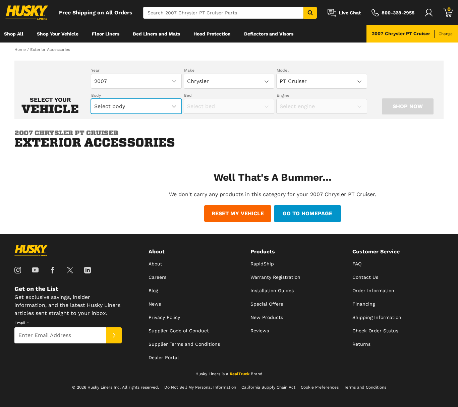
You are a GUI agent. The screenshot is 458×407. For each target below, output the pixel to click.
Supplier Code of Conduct (179, 330)
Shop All (13, 33)
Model (283, 70)
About (155, 263)
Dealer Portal (164, 357)
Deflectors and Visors (268, 33)
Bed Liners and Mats (156, 33)
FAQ (356, 263)
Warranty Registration (275, 277)
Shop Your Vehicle (57, 33)
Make (189, 70)
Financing (363, 304)
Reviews (259, 330)
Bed (188, 95)
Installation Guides (272, 290)
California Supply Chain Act (268, 387)
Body (96, 95)
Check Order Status (375, 330)
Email (21, 323)
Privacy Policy (164, 317)
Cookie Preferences (320, 387)
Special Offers (266, 304)
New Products (266, 317)
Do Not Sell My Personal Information (200, 387)
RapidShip (262, 263)
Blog (153, 290)
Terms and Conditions (365, 387)
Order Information (373, 290)
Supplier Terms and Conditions (184, 344)
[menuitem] (13, 34)
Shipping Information (376, 317)
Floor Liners (105, 33)
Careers (157, 277)
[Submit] (114, 335)
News (155, 304)
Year (95, 70)
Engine (283, 95)
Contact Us (365, 277)
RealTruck (239, 374)
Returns (361, 344)
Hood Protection (212, 33)
